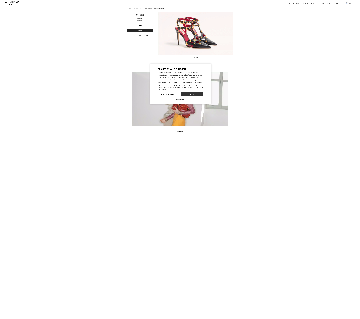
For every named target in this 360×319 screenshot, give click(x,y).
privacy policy (164, 89)
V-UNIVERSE (336, 3)
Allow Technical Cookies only (169, 94)
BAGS (323, 3)
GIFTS (328, 3)
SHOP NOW (181, 132)
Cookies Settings (180, 99)
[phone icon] (350, 3)
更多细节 (140, 30)
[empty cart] (355, 3)
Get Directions (141, 35)
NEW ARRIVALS (297, 3)
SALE (289, 3)
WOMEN (313, 3)
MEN (319, 3)
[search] (347, 3)
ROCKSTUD (306, 3)
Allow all (192, 94)
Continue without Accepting (196, 66)
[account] (352, 3)
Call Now (140, 25)
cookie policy (199, 87)
